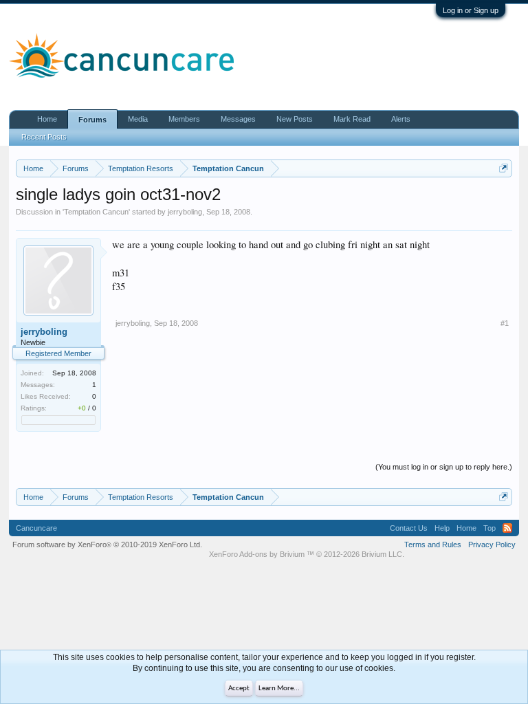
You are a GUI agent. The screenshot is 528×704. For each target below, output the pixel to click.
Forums (92, 120)
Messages (238, 119)
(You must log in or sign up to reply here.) (443, 467)
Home (47, 119)
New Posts (294, 119)
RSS (507, 528)
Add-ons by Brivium (306, 554)
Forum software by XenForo (107, 544)
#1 (504, 323)
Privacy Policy (492, 544)
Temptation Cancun (96, 212)
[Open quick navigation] (503, 168)
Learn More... (279, 688)
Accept (239, 688)
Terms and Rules (432, 544)
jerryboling (185, 212)
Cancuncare (36, 528)
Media (138, 119)
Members (184, 119)
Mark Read (352, 119)
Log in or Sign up (470, 10)
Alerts (400, 119)
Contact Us (409, 528)
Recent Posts (44, 137)
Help (442, 528)
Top (489, 528)
